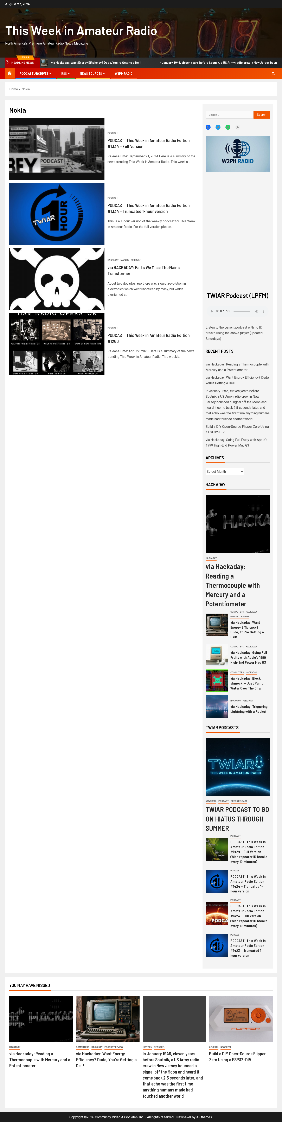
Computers (237, 612)
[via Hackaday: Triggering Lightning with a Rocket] (217, 706)
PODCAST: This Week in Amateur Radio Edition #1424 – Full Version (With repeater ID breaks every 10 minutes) (249, 851)
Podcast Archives (34, 73)
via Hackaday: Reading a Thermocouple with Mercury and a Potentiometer (233, 585)
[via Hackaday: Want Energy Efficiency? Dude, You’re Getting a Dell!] (217, 625)
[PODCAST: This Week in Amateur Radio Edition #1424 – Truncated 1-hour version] (217, 881)
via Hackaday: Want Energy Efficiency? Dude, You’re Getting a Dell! (247, 629)
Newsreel (211, 801)
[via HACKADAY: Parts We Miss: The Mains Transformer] (56, 279)
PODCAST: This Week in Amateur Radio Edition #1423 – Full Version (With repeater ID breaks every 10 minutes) (249, 916)
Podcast (113, 133)
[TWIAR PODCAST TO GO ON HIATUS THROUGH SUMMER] (238, 767)
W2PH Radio (124, 73)
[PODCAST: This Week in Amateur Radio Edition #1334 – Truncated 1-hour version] (56, 214)
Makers (125, 260)
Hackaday (113, 260)
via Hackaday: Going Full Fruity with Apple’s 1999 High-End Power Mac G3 (248, 657)
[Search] (273, 74)
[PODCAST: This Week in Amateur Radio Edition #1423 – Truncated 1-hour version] (217, 945)
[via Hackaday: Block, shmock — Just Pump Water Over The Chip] (217, 680)
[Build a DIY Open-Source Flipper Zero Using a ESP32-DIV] (241, 1019)
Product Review (239, 616)
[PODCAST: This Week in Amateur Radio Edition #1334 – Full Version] (56, 149)
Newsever (183, 1117)
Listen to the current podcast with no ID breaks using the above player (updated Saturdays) (234, 333)
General (213, 1047)
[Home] (10, 74)
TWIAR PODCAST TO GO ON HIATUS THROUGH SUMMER (237, 818)
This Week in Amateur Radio (81, 30)
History (147, 1047)
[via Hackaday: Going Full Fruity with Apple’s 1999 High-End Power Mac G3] (217, 655)
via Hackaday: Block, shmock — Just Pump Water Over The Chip (246, 683)
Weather (248, 701)
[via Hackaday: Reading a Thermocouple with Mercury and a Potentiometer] (238, 524)
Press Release (239, 801)
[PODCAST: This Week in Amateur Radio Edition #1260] (56, 344)
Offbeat (136, 260)
